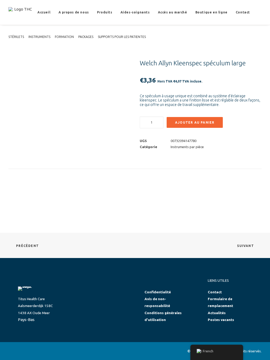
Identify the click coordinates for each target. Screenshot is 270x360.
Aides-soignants (135, 12)
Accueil (43, 12)
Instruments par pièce (187, 147)
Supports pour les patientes (122, 36)
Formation (64, 36)
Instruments (39, 36)
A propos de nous (74, 12)
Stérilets (16, 36)
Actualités (217, 313)
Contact (243, 12)
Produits (104, 12)
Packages (85, 36)
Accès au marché (172, 12)
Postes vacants (221, 320)
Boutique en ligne (211, 12)
